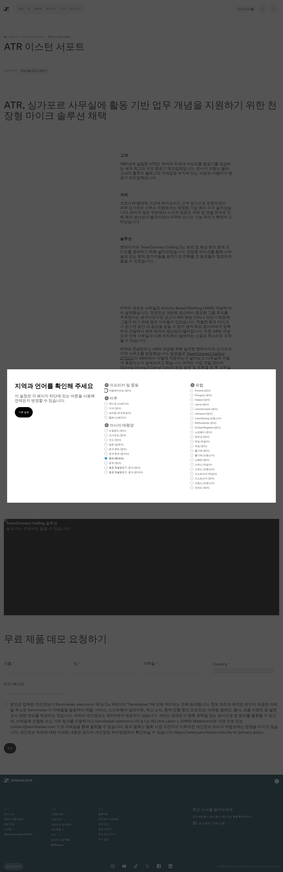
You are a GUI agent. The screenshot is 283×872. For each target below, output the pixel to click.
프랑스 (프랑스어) (204, 483)
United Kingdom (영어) (207, 428)
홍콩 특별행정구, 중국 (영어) (124, 468)
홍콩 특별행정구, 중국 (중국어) (126, 472)
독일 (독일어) (202, 441)
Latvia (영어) (202, 404)
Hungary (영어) (203, 395)
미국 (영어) (115, 408)
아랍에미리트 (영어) (120, 391)
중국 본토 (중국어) (119, 454)
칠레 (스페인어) (117, 418)
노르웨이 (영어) (203, 432)
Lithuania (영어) (204, 414)
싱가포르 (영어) (117, 435)
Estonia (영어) (203, 391)
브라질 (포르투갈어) (120, 413)
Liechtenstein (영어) (206, 409)
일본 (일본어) (116, 445)
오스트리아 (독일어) (206, 474)
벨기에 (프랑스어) (204, 455)
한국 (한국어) (116, 458)
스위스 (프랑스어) (204, 469)
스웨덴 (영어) (202, 460)
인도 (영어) (115, 440)
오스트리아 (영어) (204, 478)
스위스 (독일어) (203, 465)
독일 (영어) (201, 446)
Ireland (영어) (202, 400)
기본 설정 (23, 412)
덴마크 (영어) (202, 437)
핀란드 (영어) (202, 488)
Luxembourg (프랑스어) (208, 418)
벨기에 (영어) (202, 451)
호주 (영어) (115, 463)
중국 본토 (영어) (118, 449)
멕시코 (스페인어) (119, 404)
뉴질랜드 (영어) (117, 431)
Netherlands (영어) (205, 423)
